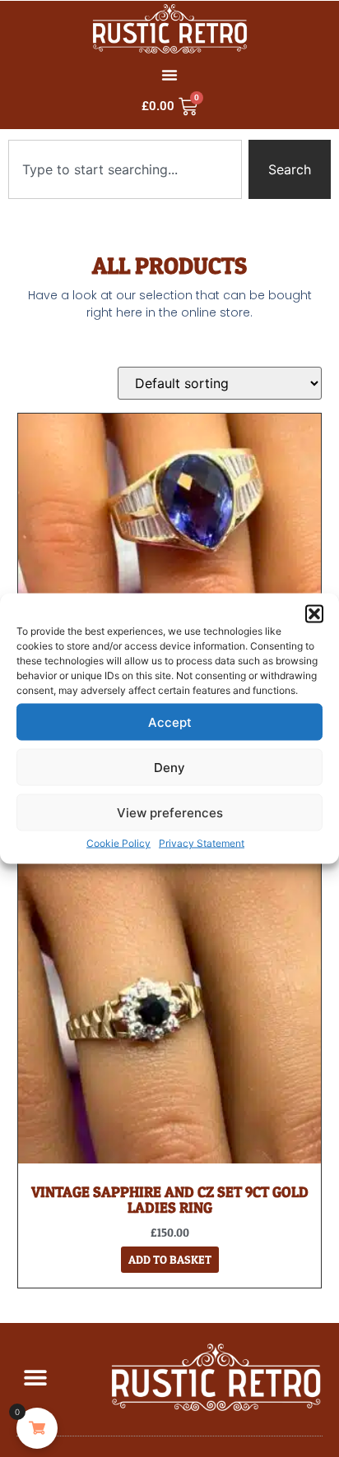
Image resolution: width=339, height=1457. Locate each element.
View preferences (170, 812)
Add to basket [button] (169, 1259)
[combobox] (125, 169)
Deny (169, 767)
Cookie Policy (118, 843)
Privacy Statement (201, 843)
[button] (314, 614)
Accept (170, 721)
